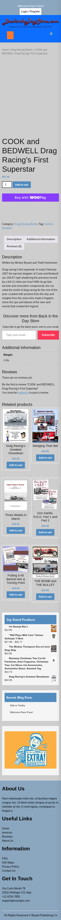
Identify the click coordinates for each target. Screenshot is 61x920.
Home (5, 49)
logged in (23, 392)
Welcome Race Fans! (21, 712)
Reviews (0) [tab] (14, 246)
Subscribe (48, 334)
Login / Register (30, 11)
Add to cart (21, 184)
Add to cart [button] (15, 465)
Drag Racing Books (22, 49)
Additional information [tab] (40, 239)
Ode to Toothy (17, 705)
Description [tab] (14, 239)
